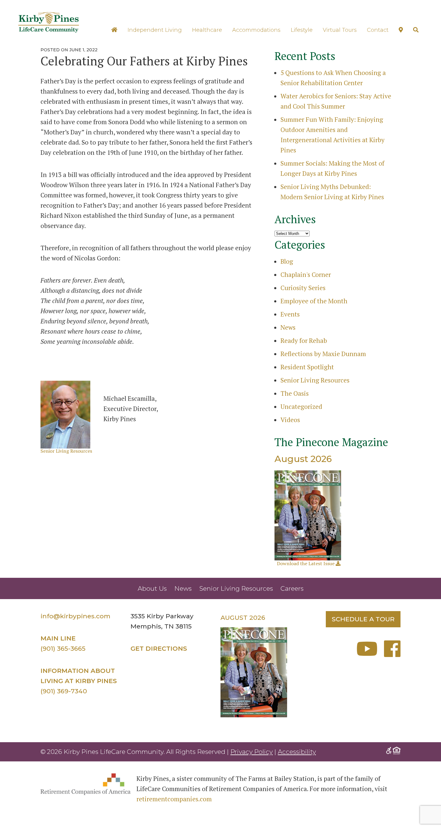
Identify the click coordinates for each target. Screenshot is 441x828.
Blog (286, 261)
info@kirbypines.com (75, 616)
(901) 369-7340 (63, 691)
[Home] (114, 30)
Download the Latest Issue (306, 563)
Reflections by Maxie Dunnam (323, 354)
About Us (152, 588)
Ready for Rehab (303, 340)
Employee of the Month (313, 301)
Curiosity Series (303, 288)
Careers (292, 588)
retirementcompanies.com (174, 799)
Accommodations (256, 30)
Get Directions (158, 648)
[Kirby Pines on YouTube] (369, 653)
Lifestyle (302, 30)
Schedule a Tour (363, 619)
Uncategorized (301, 406)
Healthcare (207, 30)
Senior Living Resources (66, 451)
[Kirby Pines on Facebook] (392, 653)
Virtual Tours (340, 30)
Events (290, 314)
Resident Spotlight (307, 367)
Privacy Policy (251, 751)
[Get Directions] (400, 30)
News (288, 327)
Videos (290, 420)
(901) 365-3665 (63, 648)
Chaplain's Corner (305, 274)
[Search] (416, 30)
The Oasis (294, 393)
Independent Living (155, 30)
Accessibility (297, 751)
